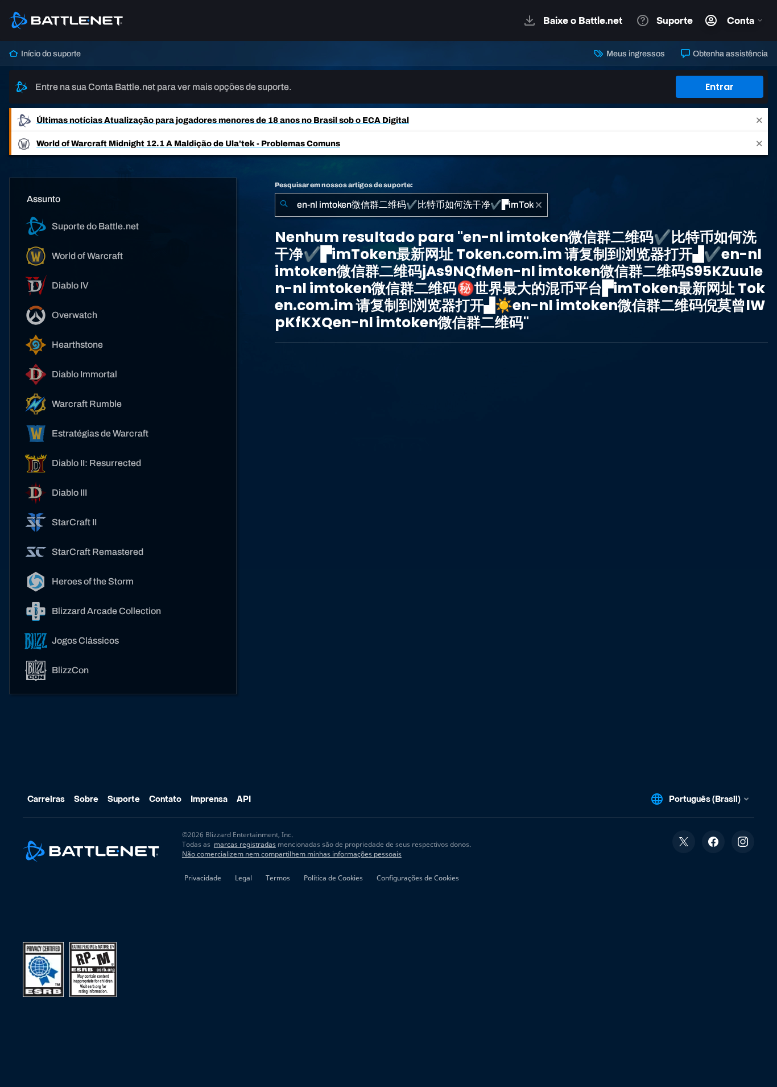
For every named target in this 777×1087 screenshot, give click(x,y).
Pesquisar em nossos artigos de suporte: (344, 185)
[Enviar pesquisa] (284, 205)
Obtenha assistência (729, 53)
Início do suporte (50, 53)
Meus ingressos (634, 53)
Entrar (719, 86)
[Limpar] (539, 205)
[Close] (759, 119)
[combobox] (411, 205)
